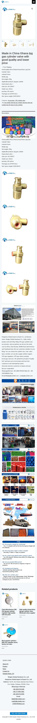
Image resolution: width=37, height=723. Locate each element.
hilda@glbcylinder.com (18, 699)
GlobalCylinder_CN (8, 673)
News (4, 669)
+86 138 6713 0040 (18, 694)
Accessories (11, 100)
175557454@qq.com (18, 703)
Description (5, 113)
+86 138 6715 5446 (18, 689)
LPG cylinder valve (20, 100)
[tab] (18, 113)
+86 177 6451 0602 (18, 691)
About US (5, 664)
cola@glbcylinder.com (18, 701)
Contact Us (6, 671)
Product (5, 666)
